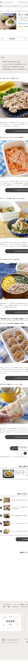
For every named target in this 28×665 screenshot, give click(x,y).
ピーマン (20, 6)
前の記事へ (13, 38)
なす (7, 6)
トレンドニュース (7, 604)
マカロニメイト (15, 606)
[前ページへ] (17, 453)
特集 (4, 606)
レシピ (14, 604)
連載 (9, 606)
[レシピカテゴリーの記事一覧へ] (20, 26)
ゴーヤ (24, 6)
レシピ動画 (21, 604)
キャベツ (10, 6)
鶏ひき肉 (15, 6)
